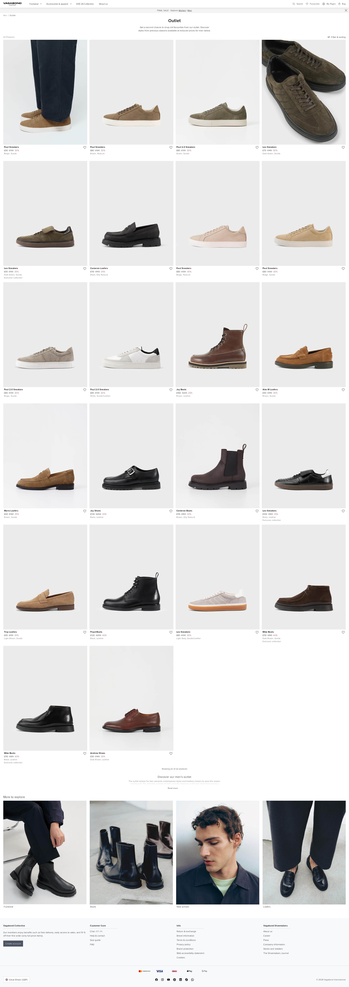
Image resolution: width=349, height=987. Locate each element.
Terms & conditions (186, 940)
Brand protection (185, 948)
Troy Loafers (10, 631)
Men (190, 10)
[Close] (346, 10)
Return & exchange (186, 931)
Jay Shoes (95, 510)
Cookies (181, 957)
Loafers (266, 906)
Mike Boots (268, 631)
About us (267, 931)
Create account (13, 943)
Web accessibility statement (190, 953)
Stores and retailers (273, 948)
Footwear (8, 906)
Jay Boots (181, 389)
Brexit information (185, 935)
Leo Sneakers (270, 147)
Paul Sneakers (11, 147)
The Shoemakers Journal (276, 953)
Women (182, 10)
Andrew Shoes (97, 753)
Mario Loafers (11, 510)
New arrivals (183, 906)
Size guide (95, 940)
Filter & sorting (338, 37)
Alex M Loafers (270, 389)
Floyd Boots (96, 631)
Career (266, 935)
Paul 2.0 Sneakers (185, 147)
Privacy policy (183, 944)
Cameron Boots (184, 510)
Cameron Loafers (99, 268)
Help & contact (97, 935)
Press (266, 940)
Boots (93, 906)
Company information (274, 944)
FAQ (92, 944)
